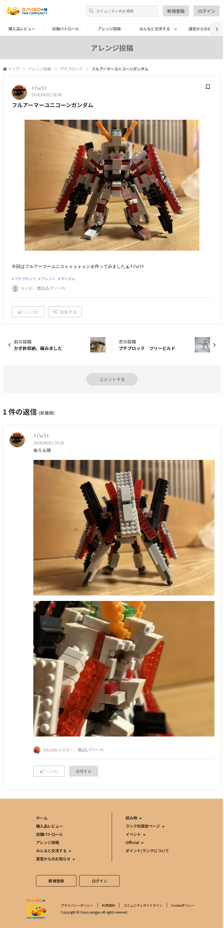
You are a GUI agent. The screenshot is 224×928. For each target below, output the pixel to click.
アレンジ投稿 (109, 28)
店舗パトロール (65, 28)
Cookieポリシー (183, 905)
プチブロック (71, 68)
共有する (68, 312)
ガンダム (68, 278)
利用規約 (108, 905)
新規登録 (176, 11)
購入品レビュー (21, 28)
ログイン (206, 11)
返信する (83, 771)
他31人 (43, 288)
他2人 (83, 749)
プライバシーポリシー (77, 905)
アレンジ (48, 278)
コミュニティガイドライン (143, 905)
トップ (13, 68)
